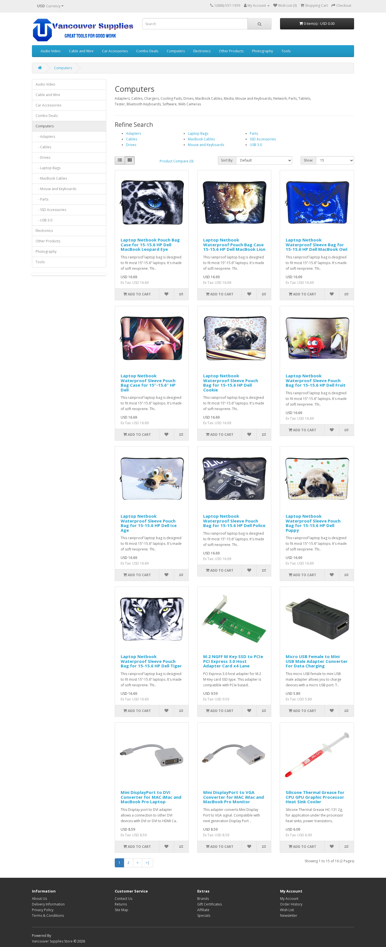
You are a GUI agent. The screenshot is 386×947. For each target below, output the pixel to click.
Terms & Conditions (48, 915)
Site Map (121, 909)
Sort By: (227, 160)
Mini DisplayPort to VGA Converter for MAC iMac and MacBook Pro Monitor (233, 796)
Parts (254, 133)
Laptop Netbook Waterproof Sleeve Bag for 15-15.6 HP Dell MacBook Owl (316, 244)
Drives (131, 144)
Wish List (287, 909)
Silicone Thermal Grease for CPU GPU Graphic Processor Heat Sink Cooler (315, 796)
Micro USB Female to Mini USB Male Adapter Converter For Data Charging (317, 661)
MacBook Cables (201, 139)
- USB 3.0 (44, 220)
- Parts (42, 199)
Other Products (231, 51)
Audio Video (50, 51)
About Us (39, 898)
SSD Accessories (263, 139)
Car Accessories (115, 51)
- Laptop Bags (48, 168)
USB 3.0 (256, 144)
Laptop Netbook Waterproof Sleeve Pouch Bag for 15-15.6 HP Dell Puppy (313, 523)
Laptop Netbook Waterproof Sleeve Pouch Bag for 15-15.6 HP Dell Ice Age (149, 523)
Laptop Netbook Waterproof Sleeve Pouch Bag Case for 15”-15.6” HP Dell (148, 383)
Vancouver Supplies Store (52, 941)
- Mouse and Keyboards (56, 188)
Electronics (202, 51)
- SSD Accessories (51, 209)
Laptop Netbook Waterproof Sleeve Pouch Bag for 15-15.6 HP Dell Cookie (230, 383)
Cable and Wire (81, 51)
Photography (262, 51)
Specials (203, 915)
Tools (285, 51)
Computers (176, 51)
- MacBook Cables (51, 178)
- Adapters (45, 136)
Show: (308, 160)
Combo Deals (147, 51)
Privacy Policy (42, 909)
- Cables (43, 147)
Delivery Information (48, 904)
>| (147, 862)
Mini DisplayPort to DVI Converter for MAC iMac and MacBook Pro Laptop (151, 796)
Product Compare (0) (176, 161)
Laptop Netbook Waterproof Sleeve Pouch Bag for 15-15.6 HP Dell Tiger (151, 661)
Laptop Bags (198, 133)
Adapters (133, 133)
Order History (291, 904)
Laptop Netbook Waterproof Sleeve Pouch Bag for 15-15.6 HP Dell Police (234, 520)
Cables (131, 139)
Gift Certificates (209, 904)
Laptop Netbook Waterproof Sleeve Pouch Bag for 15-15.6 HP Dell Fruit (316, 380)
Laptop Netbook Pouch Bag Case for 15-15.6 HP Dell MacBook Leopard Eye (150, 244)
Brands (203, 898)
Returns (121, 904)
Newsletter (288, 915)
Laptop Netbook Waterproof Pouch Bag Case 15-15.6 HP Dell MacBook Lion (234, 244)
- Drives (43, 157)
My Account (289, 898)
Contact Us (123, 898)
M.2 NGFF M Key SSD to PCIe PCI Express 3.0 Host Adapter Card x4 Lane (233, 661)
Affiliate (203, 909)
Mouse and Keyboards (206, 144)
